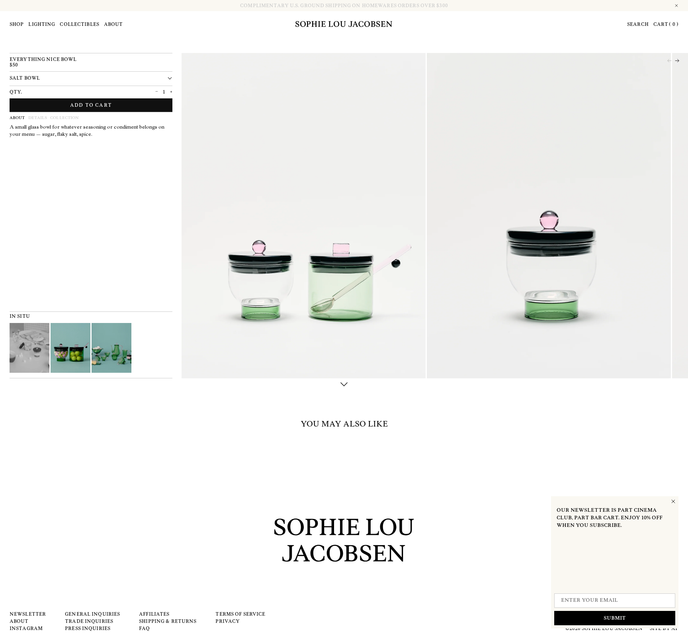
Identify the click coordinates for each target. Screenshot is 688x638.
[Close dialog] (673, 501)
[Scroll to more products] (344, 384)
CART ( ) (665, 24)
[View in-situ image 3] (111, 348)
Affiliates (154, 614)
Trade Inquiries (89, 621)
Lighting (41, 24)
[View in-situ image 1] (29, 348)
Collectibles (79, 24)
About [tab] (17, 118)
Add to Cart (91, 105)
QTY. (16, 92)
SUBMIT (615, 618)
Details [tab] (37, 118)
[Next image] (677, 61)
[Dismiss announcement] (676, 5)
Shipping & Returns (167, 621)
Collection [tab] (64, 118)
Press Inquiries (87, 628)
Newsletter (28, 614)
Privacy (227, 621)
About (113, 24)
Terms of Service (240, 614)
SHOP (16, 24)
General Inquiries (92, 614)
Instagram (26, 628)
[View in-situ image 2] (70, 348)
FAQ (144, 628)
